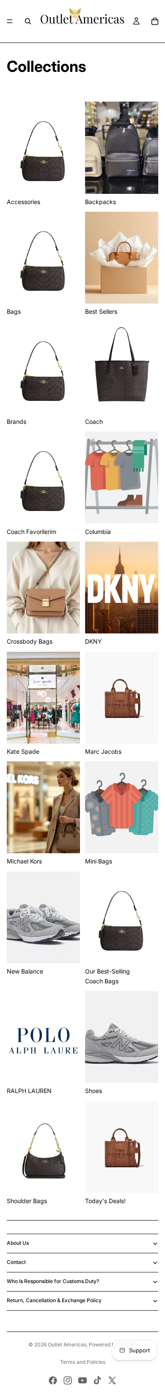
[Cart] (155, 21)
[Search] (28, 21)
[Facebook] (53, 1380)
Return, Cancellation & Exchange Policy (54, 1300)
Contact (16, 1262)
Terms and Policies (82, 1362)
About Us (18, 1243)
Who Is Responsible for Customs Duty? (53, 1281)
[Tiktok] (97, 1380)
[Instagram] (68, 1380)
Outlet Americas (67, 1344)
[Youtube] (82, 1380)
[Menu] (9, 21)
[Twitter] (112, 1380)
